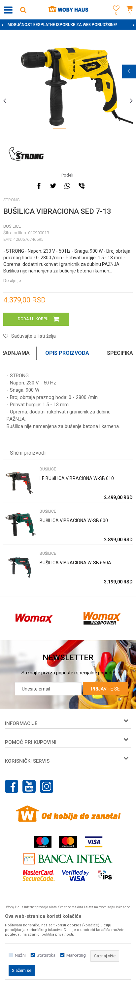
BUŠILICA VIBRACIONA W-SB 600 (74, 520)
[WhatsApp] (67, 186)
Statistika (46, 955)
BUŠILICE (12, 226)
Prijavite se (105, 688)
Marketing (76, 955)
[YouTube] (29, 786)
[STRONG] (26, 154)
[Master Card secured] (38, 875)
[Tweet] (53, 186)
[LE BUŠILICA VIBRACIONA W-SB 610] (19, 482)
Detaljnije (12, 280)
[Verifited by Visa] (75, 875)
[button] (23, 9)
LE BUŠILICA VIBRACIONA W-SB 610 (77, 478)
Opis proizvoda (67, 353)
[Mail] (96, 186)
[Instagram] (46, 786)
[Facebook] (39, 186)
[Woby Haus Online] (68, 10)
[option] (68, 84)
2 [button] (76, 129)
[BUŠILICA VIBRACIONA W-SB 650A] (19, 566)
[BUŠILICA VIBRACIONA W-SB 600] (19, 524)
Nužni (20, 955)
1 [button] (59, 129)
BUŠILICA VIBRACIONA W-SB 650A (75, 562)
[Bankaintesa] (68, 858)
